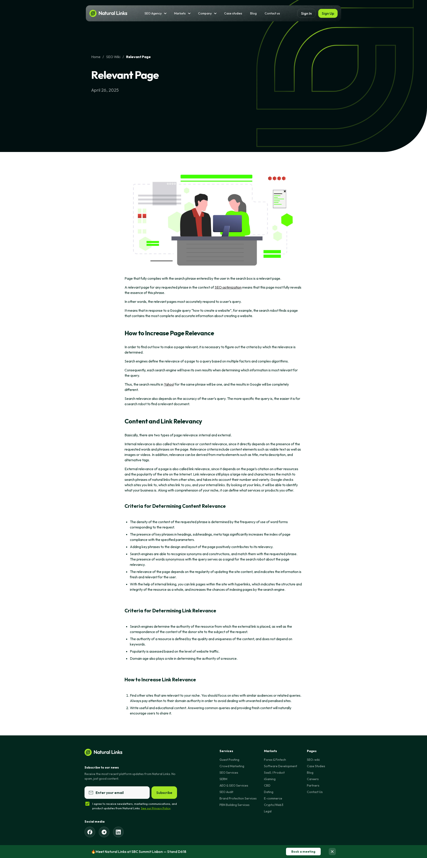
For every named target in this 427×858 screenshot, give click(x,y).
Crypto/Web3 (273, 805)
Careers (313, 779)
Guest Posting (229, 760)
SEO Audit (226, 792)
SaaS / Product (274, 773)
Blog (253, 13)
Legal (268, 811)
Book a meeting (303, 852)
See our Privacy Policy (155, 808)
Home (95, 57)
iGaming (270, 779)
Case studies (233, 13)
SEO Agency (153, 13)
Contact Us (315, 792)
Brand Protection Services (238, 798)
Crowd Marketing (232, 766)
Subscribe (164, 792)
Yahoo (169, 384)
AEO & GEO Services (234, 785)
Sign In (306, 13)
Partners (313, 785)
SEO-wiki (313, 760)
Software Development (280, 766)
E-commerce (273, 798)
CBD (267, 785)
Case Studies (316, 766)
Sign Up (328, 13)
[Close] (332, 851)
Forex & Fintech (275, 760)
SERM (223, 779)
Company (205, 13)
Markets (180, 13)
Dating (268, 792)
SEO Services (229, 773)
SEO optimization (228, 287)
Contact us (272, 13)
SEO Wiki (113, 57)
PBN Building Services (235, 805)
